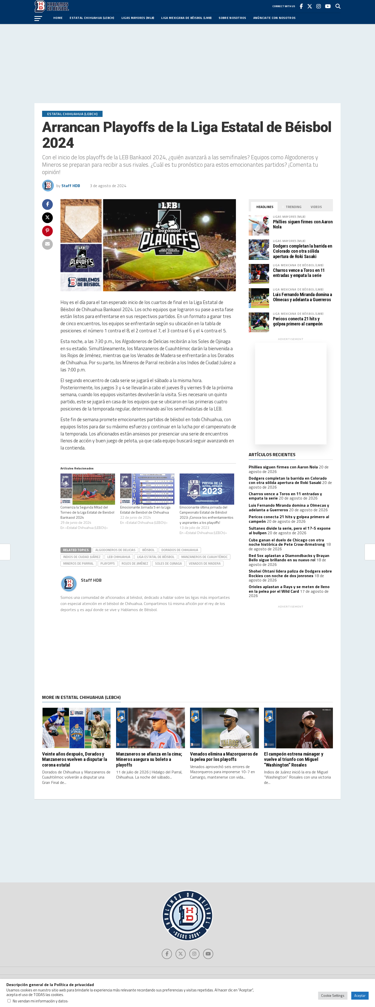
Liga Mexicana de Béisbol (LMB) (186, 17)
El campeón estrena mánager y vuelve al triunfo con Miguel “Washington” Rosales (293, 759)
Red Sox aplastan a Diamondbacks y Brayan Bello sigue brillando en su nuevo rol (289, 557)
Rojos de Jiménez (135, 563)
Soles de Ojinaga (168, 563)
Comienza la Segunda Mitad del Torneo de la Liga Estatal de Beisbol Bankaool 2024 (87, 512)
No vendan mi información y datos (40, 1001)
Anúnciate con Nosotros (274, 17)
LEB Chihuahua (118, 556)
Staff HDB (70, 186)
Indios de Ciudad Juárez (82, 556)
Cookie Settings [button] (332, 995)
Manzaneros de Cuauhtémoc (204, 556)
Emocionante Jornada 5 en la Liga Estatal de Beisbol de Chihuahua (145, 509)
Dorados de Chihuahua (179, 549)
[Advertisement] (187, 63)
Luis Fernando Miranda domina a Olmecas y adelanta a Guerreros (302, 297)
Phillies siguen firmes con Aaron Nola (302, 224)
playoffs (108, 563)
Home (57, 17)
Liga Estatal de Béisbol (155, 556)
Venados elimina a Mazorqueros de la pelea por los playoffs (224, 756)
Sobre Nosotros (232, 17)
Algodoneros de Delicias (115, 549)
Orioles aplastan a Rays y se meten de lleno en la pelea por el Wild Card (289, 589)
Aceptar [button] (360, 995)
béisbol (148, 549)
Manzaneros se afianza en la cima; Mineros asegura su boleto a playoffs (149, 759)
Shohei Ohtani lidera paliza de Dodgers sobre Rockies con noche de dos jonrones (290, 573)
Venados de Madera (205, 563)
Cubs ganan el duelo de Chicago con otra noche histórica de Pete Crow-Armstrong (287, 542)
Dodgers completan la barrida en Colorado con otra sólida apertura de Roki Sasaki (302, 251)
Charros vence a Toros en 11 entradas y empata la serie (299, 273)
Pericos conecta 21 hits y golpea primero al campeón (297, 321)
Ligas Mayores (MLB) (137, 17)
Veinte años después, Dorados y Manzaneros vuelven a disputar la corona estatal (74, 759)
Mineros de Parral (78, 563)
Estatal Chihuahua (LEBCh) (92, 17)
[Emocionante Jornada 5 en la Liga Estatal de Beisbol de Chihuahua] (147, 489)
